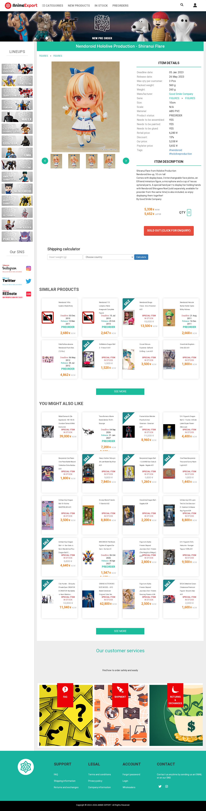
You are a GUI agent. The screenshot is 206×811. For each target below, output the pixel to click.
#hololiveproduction (180, 153)
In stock (101, 5)
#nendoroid (175, 150)
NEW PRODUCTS (79, 5)
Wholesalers (129, 787)
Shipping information (64, 781)
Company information (99, 787)
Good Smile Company (181, 93)
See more (120, 391)
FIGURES (43, 56)
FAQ (56, 774)
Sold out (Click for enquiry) (169, 230)
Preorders (120, 5)
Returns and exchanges (66, 787)
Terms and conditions (99, 774)
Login (125, 781)
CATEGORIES (54, 5)
